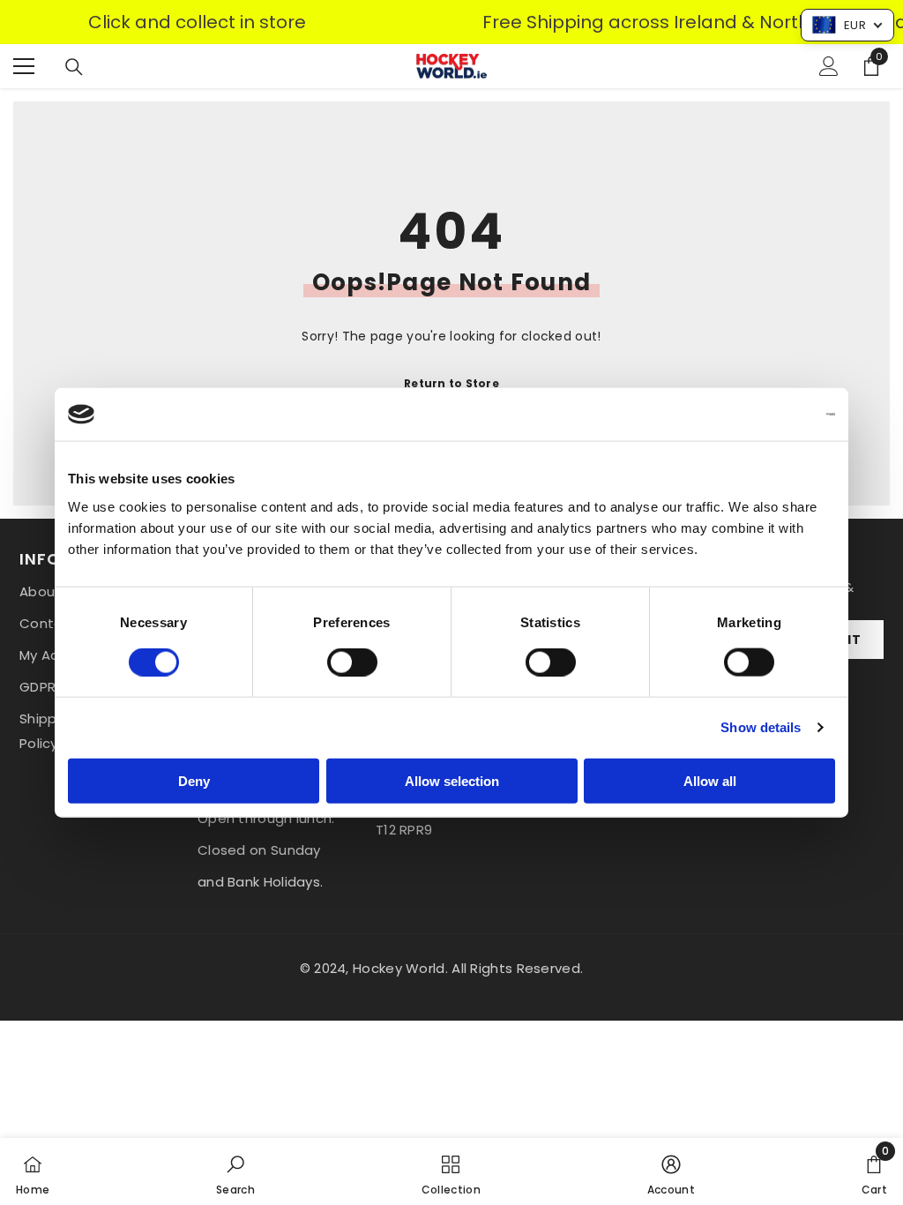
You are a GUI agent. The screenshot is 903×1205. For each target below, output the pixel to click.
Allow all (709, 780)
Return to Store (451, 383)
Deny (194, 780)
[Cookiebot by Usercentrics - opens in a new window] (758, 414)
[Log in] (829, 66)
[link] (235, 1171)
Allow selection (452, 780)
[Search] (74, 67)
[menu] (23, 66)
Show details (760, 727)
